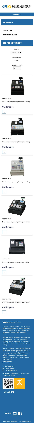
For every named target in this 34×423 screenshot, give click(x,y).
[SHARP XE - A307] (17, 166)
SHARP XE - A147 (6, 259)
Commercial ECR (10, 35)
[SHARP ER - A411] (17, 206)
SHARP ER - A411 (6, 219)
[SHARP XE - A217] (17, 126)
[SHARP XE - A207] (17, 86)
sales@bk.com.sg (11, 370)
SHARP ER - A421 (6, 299)
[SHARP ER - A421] (17, 287)
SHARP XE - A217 (6, 138)
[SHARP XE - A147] (17, 246)
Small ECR (7, 30)
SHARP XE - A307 (6, 178)
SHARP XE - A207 (6, 98)
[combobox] (17, 67)
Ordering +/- (15, 53)
